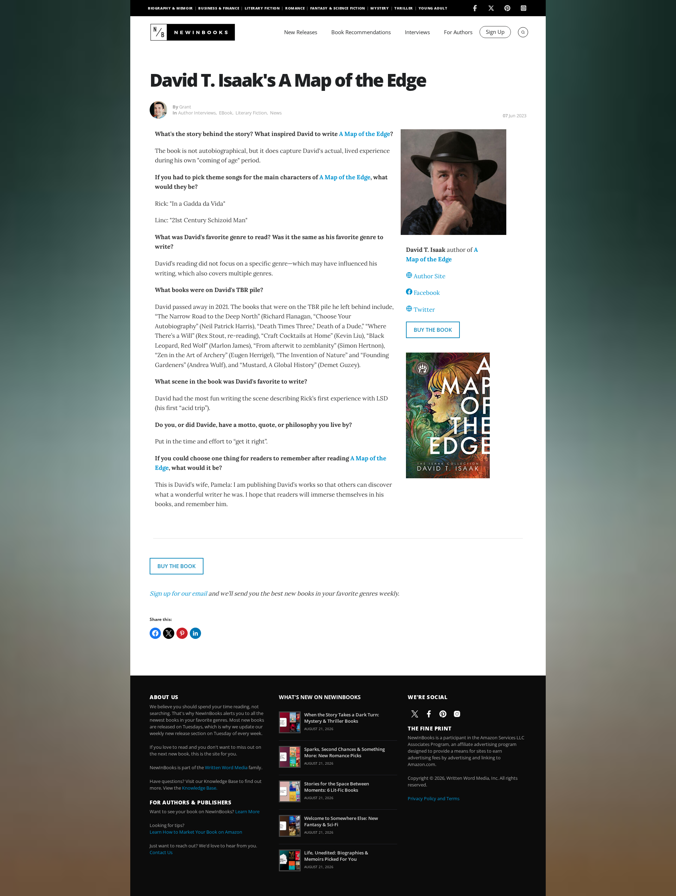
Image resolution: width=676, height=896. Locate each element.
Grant (185, 107)
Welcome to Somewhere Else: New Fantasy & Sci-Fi (341, 821)
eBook (225, 113)
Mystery (379, 8)
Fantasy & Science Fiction (337, 8)
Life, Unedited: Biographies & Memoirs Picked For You (336, 856)
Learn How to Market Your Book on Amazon (196, 832)
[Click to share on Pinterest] (182, 633)
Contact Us (161, 852)
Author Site (429, 276)
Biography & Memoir (170, 8)
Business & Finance (218, 8)
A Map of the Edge (364, 134)
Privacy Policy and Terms (433, 798)
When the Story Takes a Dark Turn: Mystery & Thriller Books (341, 717)
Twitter (424, 309)
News (276, 113)
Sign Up (495, 31)
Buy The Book (433, 329)
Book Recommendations (361, 32)
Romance (295, 8)
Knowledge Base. (199, 788)
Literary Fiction (262, 8)
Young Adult (433, 8)
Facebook (427, 293)
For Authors (458, 32)
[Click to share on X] (168, 633)
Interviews (417, 32)
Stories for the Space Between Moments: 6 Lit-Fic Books (336, 786)
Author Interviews (197, 113)
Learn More (247, 811)
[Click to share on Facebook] (155, 633)
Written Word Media (226, 767)
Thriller (403, 8)
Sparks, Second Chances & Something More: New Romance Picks (344, 752)
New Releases (300, 32)
